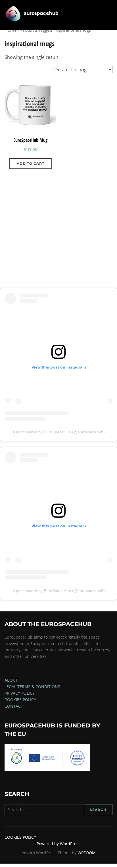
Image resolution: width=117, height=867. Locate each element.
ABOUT (11, 680)
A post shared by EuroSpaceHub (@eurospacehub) (58, 432)
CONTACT (14, 706)
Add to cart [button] (30, 163)
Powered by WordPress (58, 843)
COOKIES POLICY (20, 699)
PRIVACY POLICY (20, 693)
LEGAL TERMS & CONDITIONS (32, 686)
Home (10, 30)
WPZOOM (87, 852)
